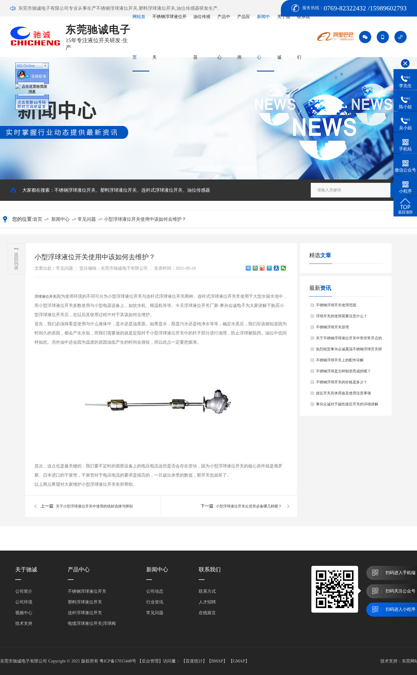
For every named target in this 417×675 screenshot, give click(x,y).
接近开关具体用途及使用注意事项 (343, 393)
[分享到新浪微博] (262, 268)
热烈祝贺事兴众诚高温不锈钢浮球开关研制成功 (349, 351)
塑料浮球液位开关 (118, 190)
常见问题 (87, 219)
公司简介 (23, 591)
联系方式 (207, 591)
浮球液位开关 (45, 296)
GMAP (239, 661)
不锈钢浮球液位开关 (75, 190)
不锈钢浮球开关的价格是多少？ (341, 382)
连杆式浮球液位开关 (162, 190)
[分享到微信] (283, 268)
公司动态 (154, 591)
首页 (37, 219)
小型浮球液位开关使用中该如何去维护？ (145, 219)
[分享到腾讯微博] (269, 268)
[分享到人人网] (276, 268)
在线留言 (207, 612)
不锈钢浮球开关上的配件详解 (340, 360)
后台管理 (150, 661)
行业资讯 (154, 602)
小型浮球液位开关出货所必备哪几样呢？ (249, 506)
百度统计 (194, 661)
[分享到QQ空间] (255, 268)
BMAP (217, 661)
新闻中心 (60, 219)
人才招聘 (207, 602)
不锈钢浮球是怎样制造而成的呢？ (343, 371)
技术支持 (23, 623)
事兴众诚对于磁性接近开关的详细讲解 (347, 404)
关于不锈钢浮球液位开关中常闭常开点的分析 (349, 340)
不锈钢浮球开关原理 (332, 327)
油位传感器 (198, 190)
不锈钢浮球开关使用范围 (336, 305)
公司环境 (23, 602)
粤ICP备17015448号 (118, 661)
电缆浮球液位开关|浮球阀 (92, 623)
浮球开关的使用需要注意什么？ (341, 316)
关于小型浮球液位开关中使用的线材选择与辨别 (94, 506)
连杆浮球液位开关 (85, 612)
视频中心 (23, 612)
